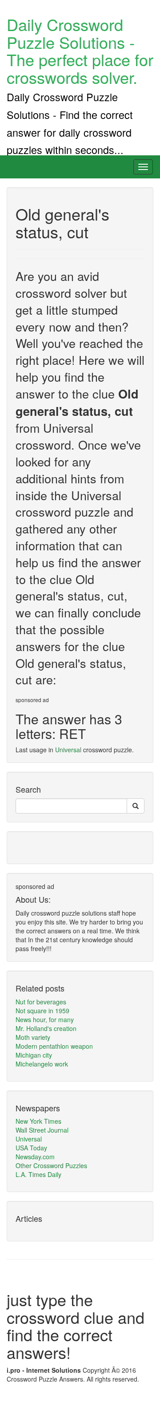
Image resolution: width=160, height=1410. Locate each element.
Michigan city (34, 1055)
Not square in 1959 (42, 1010)
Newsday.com (35, 1156)
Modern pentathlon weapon (54, 1046)
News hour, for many (45, 1019)
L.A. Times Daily (38, 1174)
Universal (68, 749)
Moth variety (33, 1037)
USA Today (31, 1147)
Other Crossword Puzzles (51, 1165)
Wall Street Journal (42, 1130)
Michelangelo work (42, 1063)
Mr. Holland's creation (46, 1028)
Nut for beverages (41, 1001)
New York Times (38, 1121)
